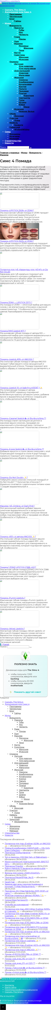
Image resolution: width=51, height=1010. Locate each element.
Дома (17, 120)
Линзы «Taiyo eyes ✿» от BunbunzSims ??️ (25, 968)
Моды (8, 23)
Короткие (29, 96)
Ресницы (23, 46)
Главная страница (9, 153)
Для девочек (26, 66)
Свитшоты (24, 98)
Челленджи (15, 16)
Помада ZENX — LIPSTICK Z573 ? (16, 302)
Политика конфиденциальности (21, 990)
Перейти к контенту (10, 1)
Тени (21, 50)
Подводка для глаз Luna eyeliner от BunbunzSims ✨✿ (22, 937)
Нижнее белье (26, 111)
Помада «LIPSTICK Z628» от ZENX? (17, 210)
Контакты (9, 985)
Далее (6, 644)
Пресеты (19, 28)
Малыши (14, 138)
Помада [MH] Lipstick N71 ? (13, 331)
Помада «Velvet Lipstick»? (12, 629)
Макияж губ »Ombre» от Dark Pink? (17, 506)
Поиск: (3, 147)
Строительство (13, 141)
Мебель (13, 123)
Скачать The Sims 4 (15, 10)
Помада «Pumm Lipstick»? (12, 598)
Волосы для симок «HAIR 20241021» (22, 873)
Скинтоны (19, 55)
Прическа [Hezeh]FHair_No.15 (19, 877)
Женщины (14, 134)
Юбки (22, 105)
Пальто (23, 89)
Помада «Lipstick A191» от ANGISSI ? (17, 359)
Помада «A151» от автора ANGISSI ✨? (18, 536)
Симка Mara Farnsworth (16, 900)
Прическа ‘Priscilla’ (14, 866)
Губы (21, 30)
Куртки (22, 86)
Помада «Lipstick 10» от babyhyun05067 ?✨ (21, 388)
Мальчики (24, 75)
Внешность (15, 25)
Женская (19, 77)
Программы (15, 14)
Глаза (17, 37)
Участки (13, 118)
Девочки (23, 73)
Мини (26, 107)
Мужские (24, 59)
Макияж (18, 44)
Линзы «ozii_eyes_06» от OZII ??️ (20, 959)
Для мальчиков (27, 68)
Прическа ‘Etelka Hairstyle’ (18, 853)
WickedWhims (21, 129)
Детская (18, 64)
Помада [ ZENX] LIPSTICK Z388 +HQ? (18, 567)
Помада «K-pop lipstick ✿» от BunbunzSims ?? (22, 449)
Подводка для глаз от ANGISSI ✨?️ (22, 950)
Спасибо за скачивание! (17, 904)
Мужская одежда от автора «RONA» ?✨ (24, 895)
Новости (9, 143)
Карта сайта (10, 987)
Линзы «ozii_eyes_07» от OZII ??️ (20, 963)
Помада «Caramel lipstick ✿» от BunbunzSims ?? (23, 418)
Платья (23, 93)
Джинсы (23, 80)
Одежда (13, 62)
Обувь (12, 114)
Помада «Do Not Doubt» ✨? (14, 477)
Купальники (25, 84)
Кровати (18, 125)
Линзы (22, 39)
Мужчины (14, 136)
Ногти (17, 53)
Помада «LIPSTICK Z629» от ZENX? (17, 241)
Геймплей (14, 127)
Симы (8, 132)
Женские (28, 48)
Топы (21, 100)
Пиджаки (24, 91)
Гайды (17, 21)
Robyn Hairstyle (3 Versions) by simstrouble (25, 868)
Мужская (19, 109)
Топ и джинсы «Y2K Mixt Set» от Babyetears (26, 857)
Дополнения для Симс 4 (18, 12)
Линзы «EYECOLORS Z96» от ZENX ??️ (23, 954)
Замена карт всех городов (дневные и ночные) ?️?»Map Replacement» (24, 885)
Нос (21, 32)
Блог (12, 19)
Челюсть (23, 35)
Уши (16, 41)
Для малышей (22, 71)
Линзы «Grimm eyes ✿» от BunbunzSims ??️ (25, 972)
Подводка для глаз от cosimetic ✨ (21, 941)
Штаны (22, 102)
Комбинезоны (26, 82)
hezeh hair (10, 882)
